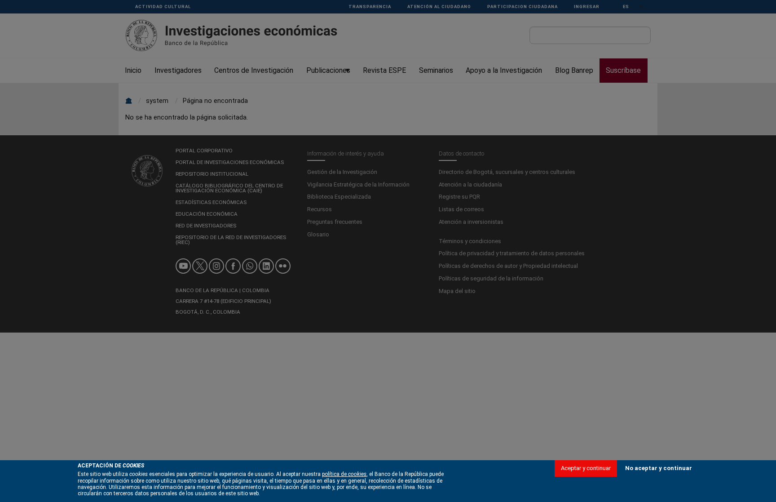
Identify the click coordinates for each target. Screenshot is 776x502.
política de (344, 474)
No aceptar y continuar (658, 467)
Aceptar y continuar (586, 467)
